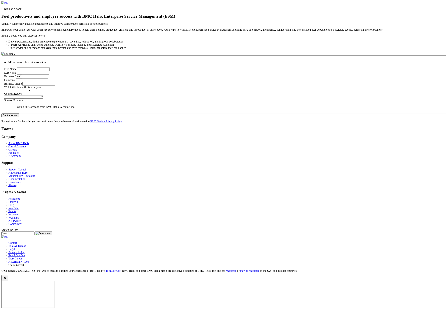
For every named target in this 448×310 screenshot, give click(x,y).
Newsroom (14, 155)
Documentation (16, 178)
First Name (10, 68)
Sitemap (12, 185)
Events (12, 211)
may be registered (250, 270)
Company (9, 80)
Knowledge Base (17, 172)
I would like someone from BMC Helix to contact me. (45, 106)
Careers (12, 149)
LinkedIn (13, 201)
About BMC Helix (18, 143)
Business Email (12, 76)
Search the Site (9, 229)
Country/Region (13, 93)
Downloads (14, 182)
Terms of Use (113, 270)
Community (15, 223)
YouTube (13, 208)
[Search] (43, 233)
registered (231, 270)
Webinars (13, 217)
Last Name (10, 72)
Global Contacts (17, 146)
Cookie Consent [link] (16, 265)
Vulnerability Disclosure (21, 175)
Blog (11, 205)
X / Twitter (14, 220)
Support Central (17, 169)
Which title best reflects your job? (22, 87)
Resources (14, 198)
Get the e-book (10, 115)
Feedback (13, 152)
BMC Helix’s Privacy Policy (106, 121)
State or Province (13, 100)
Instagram (13, 214)
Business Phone (13, 83)
